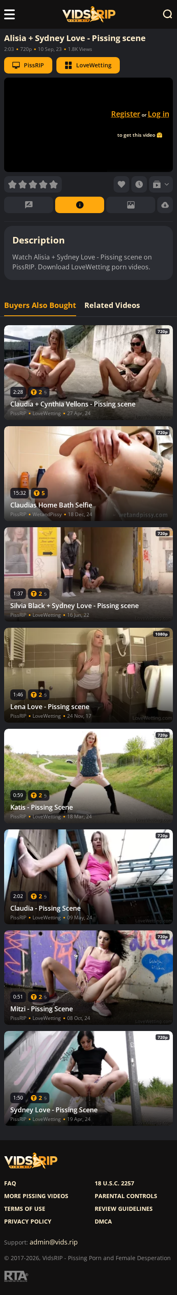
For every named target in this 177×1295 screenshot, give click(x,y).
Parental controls (126, 1196)
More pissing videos (36, 1196)
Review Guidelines (124, 1208)
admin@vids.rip (54, 1242)
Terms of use (24, 1208)
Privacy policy (27, 1221)
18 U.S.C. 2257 (114, 1183)
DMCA (103, 1221)
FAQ (10, 1183)
